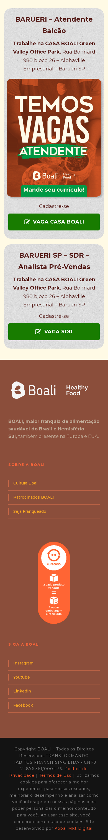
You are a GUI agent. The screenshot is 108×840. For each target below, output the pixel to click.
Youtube (21, 677)
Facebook (23, 705)
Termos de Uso (55, 775)
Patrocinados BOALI (33, 497)
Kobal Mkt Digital (73, 828)
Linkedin (22, 691)
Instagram (23, 663)
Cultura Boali (25, 483)
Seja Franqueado (29, 511)
